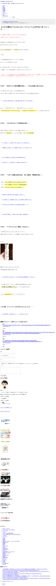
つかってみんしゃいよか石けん (9, 529)
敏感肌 (4, 10)
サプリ (4, 12)
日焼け (4, 544)
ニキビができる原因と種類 (8, 533)
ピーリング (5, 13)
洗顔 (3, 6)
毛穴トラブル (5, 545)
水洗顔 (4, 11)
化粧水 (4, 540)
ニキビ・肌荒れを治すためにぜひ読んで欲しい (12, 534)
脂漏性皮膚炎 (5, 557)
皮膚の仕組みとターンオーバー (9, 551)
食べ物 (4, 560)
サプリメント (5, 530)
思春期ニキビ (5, 542)
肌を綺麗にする (6, 555)
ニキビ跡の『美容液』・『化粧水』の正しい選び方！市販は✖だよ (15, 214)
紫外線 (4, 553)
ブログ (4, 537)
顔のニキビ (5, 559)
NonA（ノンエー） (6, 528)
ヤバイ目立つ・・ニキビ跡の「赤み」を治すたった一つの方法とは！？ (16, 142)
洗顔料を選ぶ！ (6, 549)
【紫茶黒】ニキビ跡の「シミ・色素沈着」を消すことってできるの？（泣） (17, 147)
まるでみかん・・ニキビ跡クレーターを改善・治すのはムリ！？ (15, 162)
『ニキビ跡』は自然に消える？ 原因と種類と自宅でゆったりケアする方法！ (17, 100)
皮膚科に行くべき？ (6, 552)
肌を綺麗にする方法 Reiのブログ (6, 1)
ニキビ (4, 5)
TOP (10, 21)
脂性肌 (4, 8)
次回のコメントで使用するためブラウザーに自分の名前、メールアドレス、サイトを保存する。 (20, 363)
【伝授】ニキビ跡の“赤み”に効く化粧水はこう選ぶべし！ (13, 194)
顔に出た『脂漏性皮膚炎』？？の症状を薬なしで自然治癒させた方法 (16, 575)
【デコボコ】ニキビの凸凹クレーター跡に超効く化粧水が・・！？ (15, 204)
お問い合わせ (5, 15)
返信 (3, 330)
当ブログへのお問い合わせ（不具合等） (10, 571)
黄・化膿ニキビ (6, 563)
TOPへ (4, 584)
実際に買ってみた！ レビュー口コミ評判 (11, 541)
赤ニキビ (4, 558)
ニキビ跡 (4, 535)
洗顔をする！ (5, 548)
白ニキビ (4, 550)
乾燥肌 (4, 7)
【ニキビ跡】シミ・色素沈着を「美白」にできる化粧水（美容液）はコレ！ (17, 199)
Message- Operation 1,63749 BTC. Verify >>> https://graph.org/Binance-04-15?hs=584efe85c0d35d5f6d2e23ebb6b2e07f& (27, 325)
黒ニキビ (4, 564)
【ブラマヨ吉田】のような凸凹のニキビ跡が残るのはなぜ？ (14, 157)
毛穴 (3, 14)
